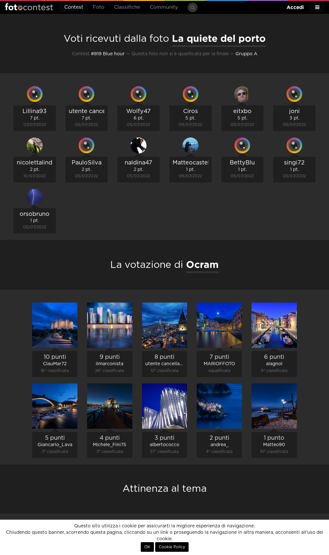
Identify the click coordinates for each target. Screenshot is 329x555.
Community (164, 7)
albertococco (164, 445)
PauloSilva (87, 163)
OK (147, 547)
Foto (98, 7)
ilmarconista (109, 364)
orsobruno (34, 214)
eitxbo (242, 111)
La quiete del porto (219, 38)
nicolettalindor (37, 163)
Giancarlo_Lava (55, 445)
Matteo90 (274, 445)
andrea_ (219, 445)
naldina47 (138, 163)
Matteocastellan (195, 163)
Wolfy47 (138, 111)
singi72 (294, 163)
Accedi (295, 7)
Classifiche (127, 7)
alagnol (274, 364)
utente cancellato (93, 111)
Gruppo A (246, 54)
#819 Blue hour (108, 54)
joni (294, 111)
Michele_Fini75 (109, 445)
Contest (73, 7)
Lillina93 (34, 111)
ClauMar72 (55, 364)
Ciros (190, 111)
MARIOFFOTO (219, 364)
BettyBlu (242, 163)
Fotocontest (29, 7)
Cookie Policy (172, 547)
